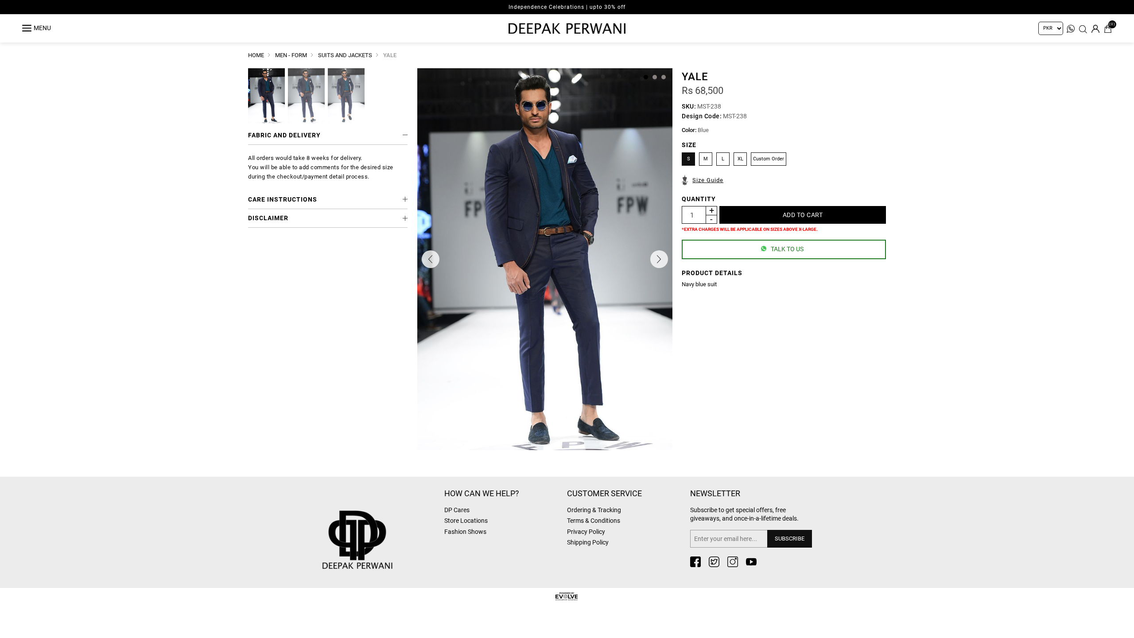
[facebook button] (695, 561)
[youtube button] (751, 561)
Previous (430, 259)
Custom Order (768, 159)
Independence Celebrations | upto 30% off (567, 7)
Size (689, 144)
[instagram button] (732, 561)
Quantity (699, 198)
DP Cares (457, 510)
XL (740, 159)
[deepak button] (378, 526)
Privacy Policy (586, 531)
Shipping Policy (588, 542)
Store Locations (466, 520)
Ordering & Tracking (594, 510)
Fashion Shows (465, 531)
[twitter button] (714, 561)
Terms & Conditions (593, 520)
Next (659, 259)
